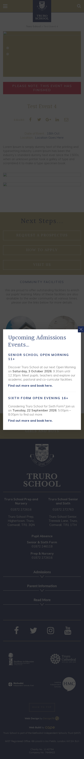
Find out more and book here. (30, 385)
